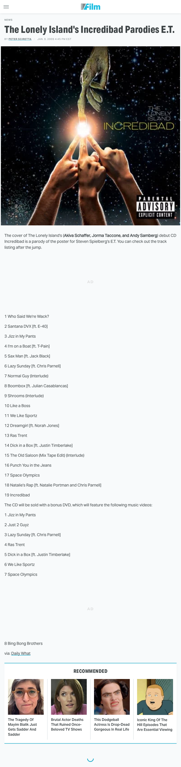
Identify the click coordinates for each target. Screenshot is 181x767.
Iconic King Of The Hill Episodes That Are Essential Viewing (154, 725)
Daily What (20, 653)
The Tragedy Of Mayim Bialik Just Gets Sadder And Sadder (22, 727)
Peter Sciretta (20, 39)
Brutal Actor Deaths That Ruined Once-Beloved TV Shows (67, 724)
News (8, 20)
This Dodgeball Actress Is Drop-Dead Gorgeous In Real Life (112, 724)
